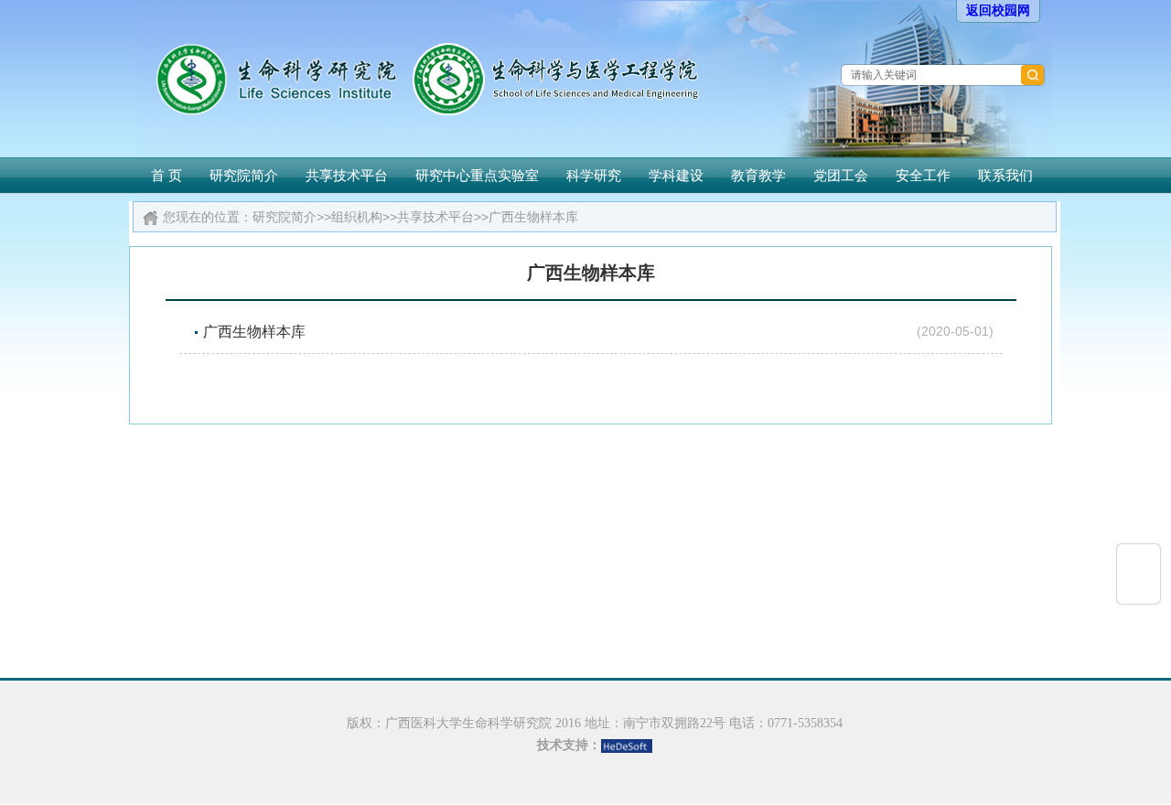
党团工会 (840, 175)
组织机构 (356, 216)
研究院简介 (243, 175)
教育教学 (758, 175)
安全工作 (923, 175)
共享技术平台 (347, 175)
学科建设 (676, 175)
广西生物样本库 (533, 216)
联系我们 (1005, 175)
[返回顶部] (1138, 559)
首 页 (166, 175)
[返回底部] (1138, 588)
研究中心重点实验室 (477, 175)
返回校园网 (998, 10)
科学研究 (593, 175)
